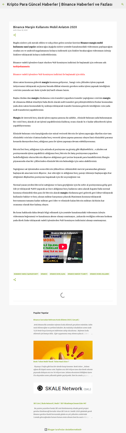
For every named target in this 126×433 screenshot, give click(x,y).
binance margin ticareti (77, 274)
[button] (14, 35)
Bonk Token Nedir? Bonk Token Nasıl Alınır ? (51, 362)
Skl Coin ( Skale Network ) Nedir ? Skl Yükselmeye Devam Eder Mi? (59, 403)
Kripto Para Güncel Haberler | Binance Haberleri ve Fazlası (59, 4)
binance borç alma (57, 274)
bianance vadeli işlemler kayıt (26, 274)
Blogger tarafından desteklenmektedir (64, 429)
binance (44, 274)
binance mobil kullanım (99, 274)
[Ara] (115, 4)
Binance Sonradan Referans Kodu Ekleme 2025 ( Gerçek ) (56, 320)
